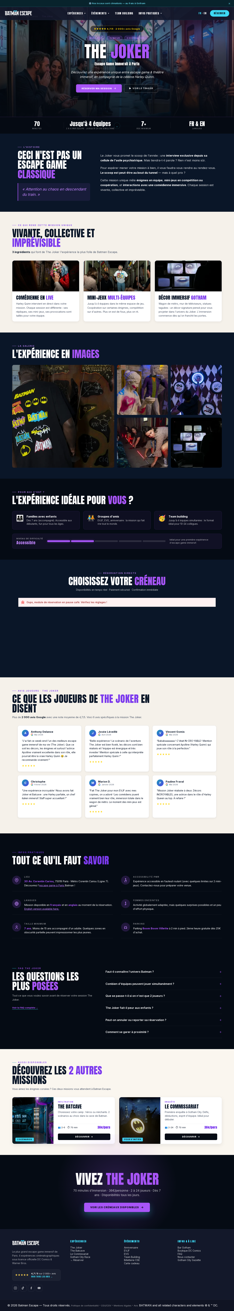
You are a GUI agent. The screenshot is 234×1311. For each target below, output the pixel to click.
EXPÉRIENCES (75, 13)
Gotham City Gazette (189, 1260)
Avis (136, 1305)
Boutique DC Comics (189, 1250)
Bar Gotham (184, 1247)
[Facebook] (31, 1288)
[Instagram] (15, 1288)
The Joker (76, 1247)
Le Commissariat (79, 1254)
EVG (126, 1254)
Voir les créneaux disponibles (114, 1207)
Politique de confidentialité (85, 1305)
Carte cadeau (131, 1263)
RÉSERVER (219, 13)
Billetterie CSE (132, 1260)
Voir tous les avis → (42, 1276)
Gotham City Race (80, 1257)
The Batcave (77, 1250)
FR (200, 13)
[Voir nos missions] (117, 126)
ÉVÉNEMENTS (99, 13)
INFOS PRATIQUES (149, 13)
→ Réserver (77, 1260)
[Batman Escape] (18, 13)
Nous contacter (186, 1257)
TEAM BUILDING (124, 13)
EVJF (127, 1250)
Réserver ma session (97, 88)
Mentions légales (122, 1305)
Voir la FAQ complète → (25, 1007)
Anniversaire (131, 1247)
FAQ (180, 1254)
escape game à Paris (52, 885)
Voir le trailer (141, 88)
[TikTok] (23, 1288)
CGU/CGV (106, 1305)
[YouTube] (39, 1288)
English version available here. (41, 908)
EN (205, 13)
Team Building (132, 1257)
